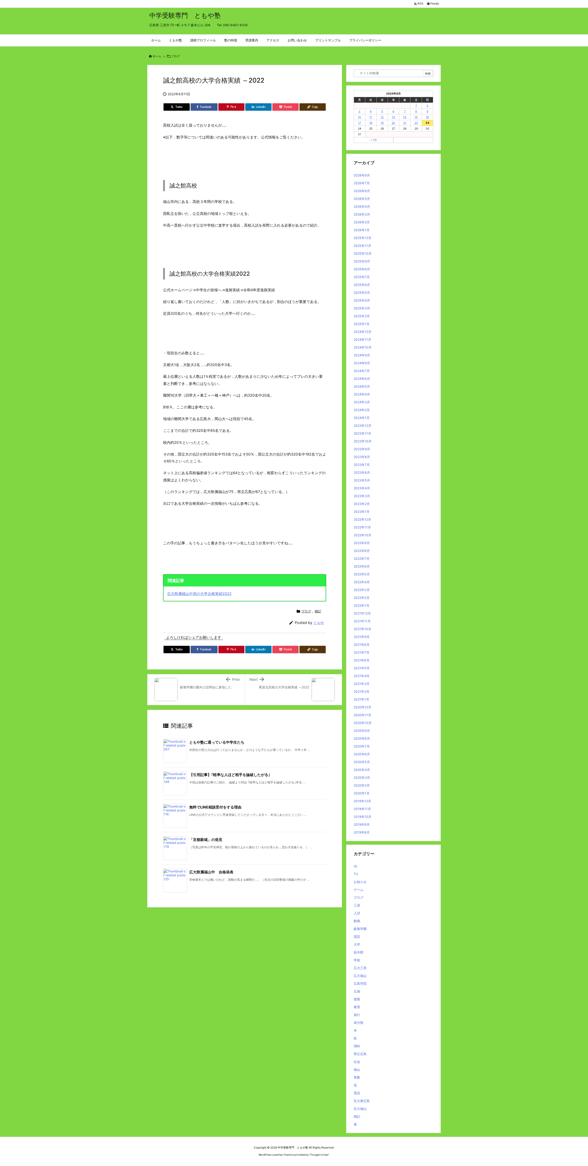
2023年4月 (362, 488)
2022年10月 (362, 535)
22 (416, 122)
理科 (357, 1046)
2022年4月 (362, 582)
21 (404, 122)
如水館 (358, 952)
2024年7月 (362, 371)
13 (393, 117)
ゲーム (358, 890)
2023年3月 (362, 496)
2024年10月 (363, 347)
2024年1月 (362, 418)
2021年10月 (362, 629)
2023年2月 (362, 504)
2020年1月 (362, 793)
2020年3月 (362, 777)
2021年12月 (362, 613)
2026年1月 (362, 230)
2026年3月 (362, 214)
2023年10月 (363, 441)
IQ (355, 866)
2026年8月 (362, 175)
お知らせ (360, 882)
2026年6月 (362, 191)
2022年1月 (361, 605)
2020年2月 (362, 785)
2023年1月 (362, 512)
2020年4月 (362, 770)
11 (370, 117)
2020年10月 (363, 723)
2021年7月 (361, 652)
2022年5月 (362, 574)
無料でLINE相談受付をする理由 (215, 807)
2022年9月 (362, 543)
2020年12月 (362, 707)
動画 (357, 921)
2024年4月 (362, 394)
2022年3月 (362, 590)
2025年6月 (362, 285)
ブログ (175, 56)
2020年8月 (362, 738)
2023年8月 (362, 457)
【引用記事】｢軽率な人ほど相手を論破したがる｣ (229, 774)
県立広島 (360, 1054)
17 (359, 122)
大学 (357, 944)
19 (382, 122)
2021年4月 (362, 676)
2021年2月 (361, 691)
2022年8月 (362, 551)
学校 (357, 960)
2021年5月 (362, 668)
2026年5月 (362, 199)
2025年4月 (362, 300)
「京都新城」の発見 (205, 839)
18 (370, 122)
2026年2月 (362, 222)
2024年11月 (362, 339)
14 (404, 117)
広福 (357, 991)
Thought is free (319, 1154)
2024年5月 (362, 386)
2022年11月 (362, 527)
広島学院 (360, 983)
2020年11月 (362, 715)
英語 (357, 1093)
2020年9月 (362, 731)
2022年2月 (362, 598)
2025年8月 (362, 269)
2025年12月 (362, 238)
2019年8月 (362, 832)
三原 (357, 905)
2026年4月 (362, 206)
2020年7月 (362, 746)
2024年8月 (362, 363)
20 (393, 122)
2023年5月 (362, 480)
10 (359, 117)
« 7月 (373, 140)
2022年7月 (362, 558)
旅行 (357, 1015)
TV (356, 874)
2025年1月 (362, 324)
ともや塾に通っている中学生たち (216, 742)
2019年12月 (362, 801)
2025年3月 (362, 308)
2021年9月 (362, 637)
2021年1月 (361, 699)
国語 (357, 936)
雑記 (318, 611)
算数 (357, 1077)
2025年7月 (362, 277)
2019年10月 (362, 817)
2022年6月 (362, 566)
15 (416, 117)
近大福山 (360, 1109)
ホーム (157, 56)
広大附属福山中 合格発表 (211, 872)
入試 (357, 913)
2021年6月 (362, 660)
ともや (319, 623)
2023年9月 (362, 449)
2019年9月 (362, 824)
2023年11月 (362, 433)
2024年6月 (362, 379)
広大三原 (360, 968)
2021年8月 (362, 644)
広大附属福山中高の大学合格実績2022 (199, 593)
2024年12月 (362, 332)
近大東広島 (362, 1101)
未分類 (358, 1023)
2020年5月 (362, 762)
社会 (357, 1062)
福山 (357, 1069)
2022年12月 (362, 519)
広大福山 (360, 976)
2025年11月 (362, 246)
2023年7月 (362, 465)
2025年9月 (362, 261)
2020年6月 (362, 754)
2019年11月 (362, 809)
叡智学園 (360, 929)
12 (382, 117)
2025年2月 (362, 316)
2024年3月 (362, 402)
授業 (357, 999)
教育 (357, 1007)
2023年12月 (362, 425)
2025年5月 (362, 292)
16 (427, 117)
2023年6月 (362, 472)
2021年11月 (362, 621)
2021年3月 (362, 684)
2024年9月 (362, 355)
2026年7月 (362, 183)
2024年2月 (362, 410)
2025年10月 (363, 253)
